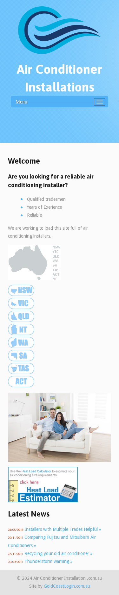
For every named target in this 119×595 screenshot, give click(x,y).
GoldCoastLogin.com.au (67, 586)
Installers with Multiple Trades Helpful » (62, 529)
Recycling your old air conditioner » (58, 553)
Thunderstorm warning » (48, 561)
